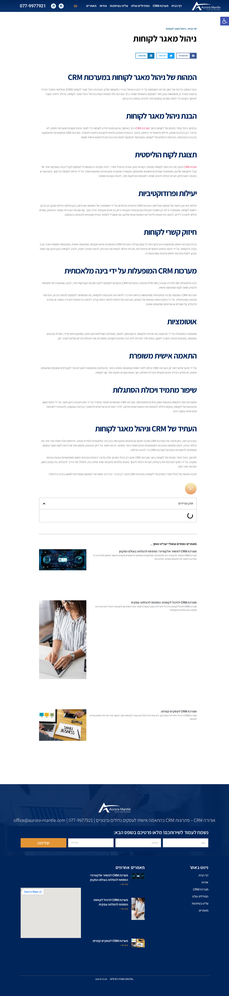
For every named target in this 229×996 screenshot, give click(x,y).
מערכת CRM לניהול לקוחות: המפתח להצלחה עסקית (164, 602)
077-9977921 (33, 6)
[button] (186, 56)
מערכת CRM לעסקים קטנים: (179, 711)
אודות (103, 6)
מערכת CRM (160, 6)
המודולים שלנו (140, 6)
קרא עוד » (124, 884)
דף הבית (176, 6)
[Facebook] (61, 6)
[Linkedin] (53, 6)
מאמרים (91, 6)
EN (75, 6)
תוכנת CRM (190, 167)
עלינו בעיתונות (119, 6)
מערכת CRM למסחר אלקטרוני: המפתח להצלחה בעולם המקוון (158, 551)
